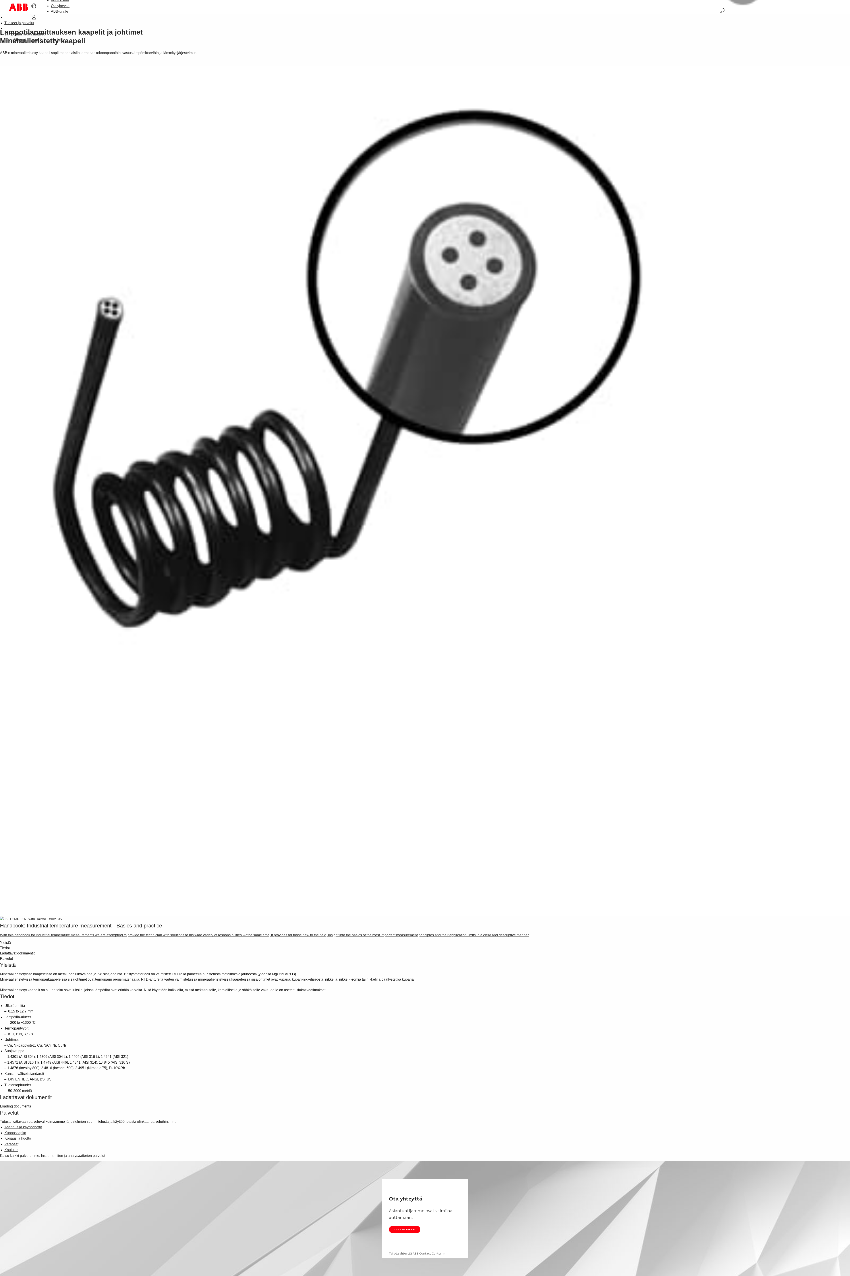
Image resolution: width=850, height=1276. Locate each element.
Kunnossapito (15, 1133)
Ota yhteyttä (60, 6)
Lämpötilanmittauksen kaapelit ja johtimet (36, 40)
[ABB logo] (18, 7)
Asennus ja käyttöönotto (23, 1127)
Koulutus (11, 1150)
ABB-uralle (59, 11)
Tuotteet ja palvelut (19, 23)
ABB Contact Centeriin (429, 1253)
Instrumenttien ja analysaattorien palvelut (73, 1156)
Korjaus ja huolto (17, 1138)
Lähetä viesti (404, 1229)
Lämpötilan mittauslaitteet (24, 34)
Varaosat (11, 1144)
